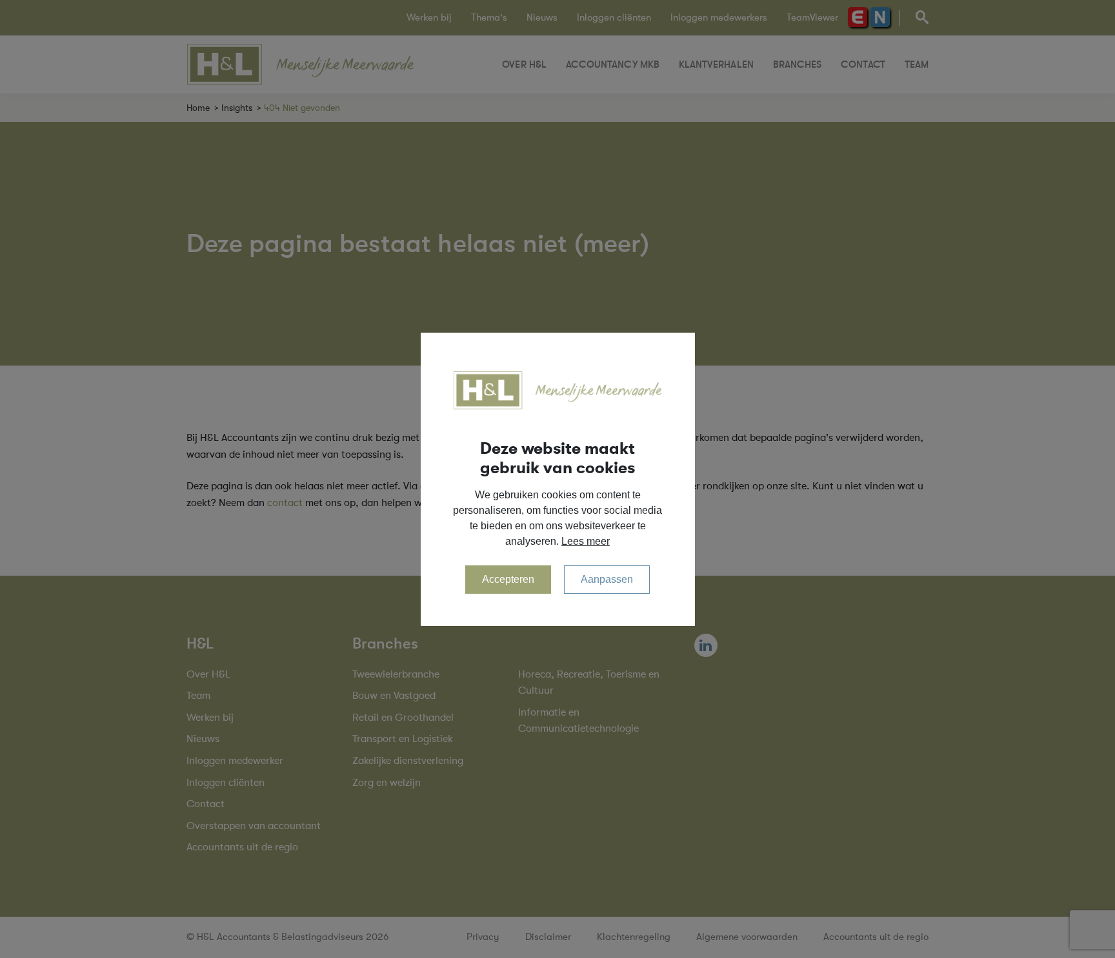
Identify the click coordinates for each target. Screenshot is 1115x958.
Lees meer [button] (585, 541)
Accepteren (508, 579)
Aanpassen (607, 579)
